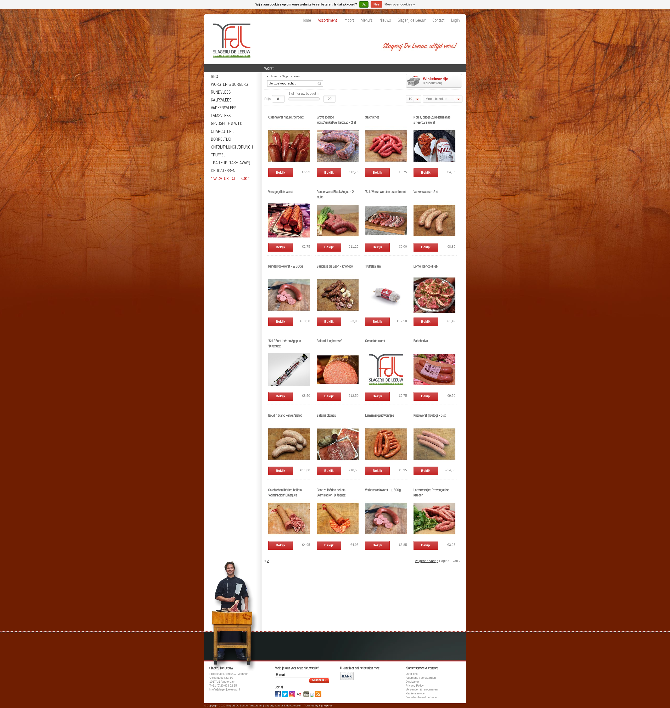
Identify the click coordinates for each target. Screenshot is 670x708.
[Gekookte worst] (386, 389)
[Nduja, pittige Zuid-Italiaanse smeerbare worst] (434, 166)
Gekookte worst (375, 341)
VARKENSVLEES (223, 107)
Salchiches (372, 117)
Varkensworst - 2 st (426, 192)
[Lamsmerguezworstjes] (386, 464)
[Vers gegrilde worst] (289, 240)
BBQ (214, 76)
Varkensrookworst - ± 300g (383, 490)
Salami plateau (326, 415)
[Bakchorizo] (434, 389)
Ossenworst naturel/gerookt (285, 117)
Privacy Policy (415, 685)
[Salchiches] (386, 166)
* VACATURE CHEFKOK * (230, 178)
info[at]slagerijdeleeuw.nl (224, 689)
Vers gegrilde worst (280, 192)
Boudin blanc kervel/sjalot (285, 415)
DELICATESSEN (223, 170)
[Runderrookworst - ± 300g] (289, 315)
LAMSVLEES (221, 115)
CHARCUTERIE (222, 131)
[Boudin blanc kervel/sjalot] (289, 464)
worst (296, 76)
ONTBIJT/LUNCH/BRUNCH (232, 147)
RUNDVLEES (221, 92)
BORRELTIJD (221, 139)
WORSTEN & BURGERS (229, 84)
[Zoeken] (319, 84)
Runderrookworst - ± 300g (285, 266)
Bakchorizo (421, 341)
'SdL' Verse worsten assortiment (385, 192)
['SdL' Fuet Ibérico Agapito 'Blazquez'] (289, 389)
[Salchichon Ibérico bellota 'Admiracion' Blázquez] (289, 538)
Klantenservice (415, 693)
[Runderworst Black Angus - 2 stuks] (337, 240)
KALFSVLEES (221, 100)
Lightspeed (326, 705)
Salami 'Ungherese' (329, 341)
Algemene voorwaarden (421, 677)
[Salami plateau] (337, 464)
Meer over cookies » (399, 4)
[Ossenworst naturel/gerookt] (289, 166)
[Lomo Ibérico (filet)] (434, 315)
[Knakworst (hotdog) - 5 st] (434, 464)
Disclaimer (412, 681)
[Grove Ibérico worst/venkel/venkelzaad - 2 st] (337, 166)
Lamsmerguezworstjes (379, 415)
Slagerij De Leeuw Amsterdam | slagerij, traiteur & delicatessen (230, 37)
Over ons (412, 673)
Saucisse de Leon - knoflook (335, 266)
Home (273, 76)
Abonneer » (319, 680)
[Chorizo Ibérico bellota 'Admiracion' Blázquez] (337, 538)
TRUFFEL (218, 154)
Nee (376, 4)
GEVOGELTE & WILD (226, 123)
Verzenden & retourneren (422, 689)
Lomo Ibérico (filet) (426, 266)
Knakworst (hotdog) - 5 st (429, 415)
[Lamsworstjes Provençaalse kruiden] (434, 538)
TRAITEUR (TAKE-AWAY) (230, 162)
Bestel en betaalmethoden (422, 697)
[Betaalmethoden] (347, 679)
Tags (285, 76)
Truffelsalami (373, 266)
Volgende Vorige (426, 561)
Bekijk (280, 172)
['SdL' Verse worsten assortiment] (386, 240)
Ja (364, 4)
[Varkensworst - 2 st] (434, 240)
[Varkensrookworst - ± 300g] (386, 538)
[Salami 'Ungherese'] (337, 389)
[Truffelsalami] (386, 315)
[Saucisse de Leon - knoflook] (337, 315)
